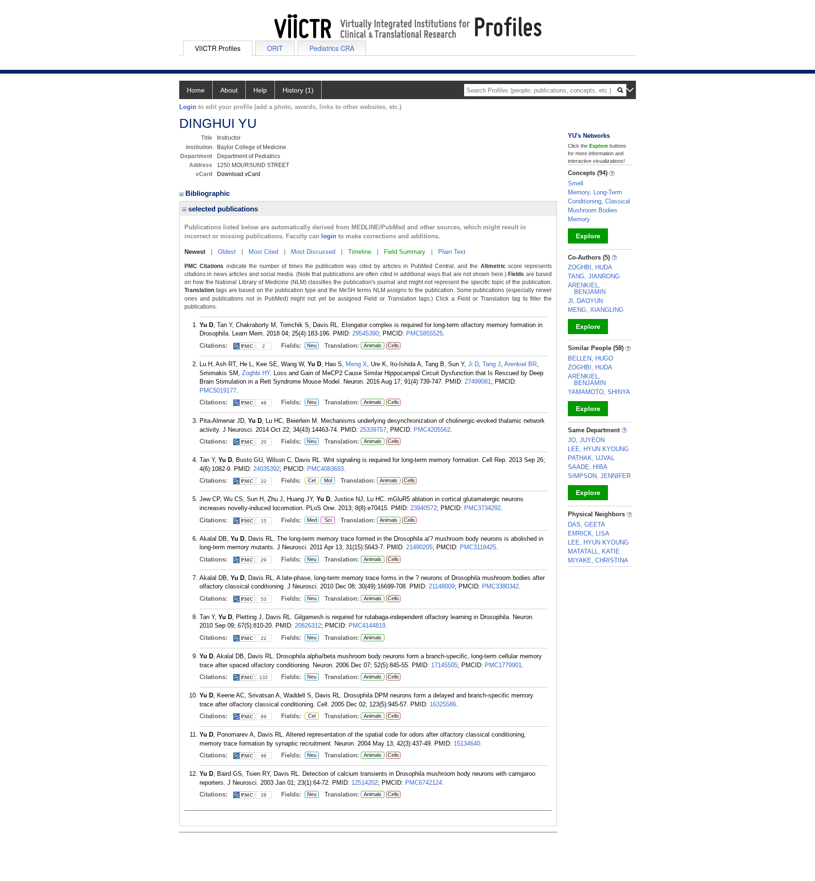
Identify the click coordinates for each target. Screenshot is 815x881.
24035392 (266, 468)
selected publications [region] (222, 209)
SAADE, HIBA (587, 466)
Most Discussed (313, 251)
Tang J (491, 364)
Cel (310, 481)
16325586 (443, 704)
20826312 (308, 625)
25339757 (373, 429)
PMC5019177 (218, 390)
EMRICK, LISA (588, 533)
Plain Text (452, 251)
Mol (326, 481)
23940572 (423, 508)
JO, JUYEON (586, 440)
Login (187, 106)
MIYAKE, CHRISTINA (598, 560)
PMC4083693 (325, 468)
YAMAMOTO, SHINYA (599, 391)
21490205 (419, 547)
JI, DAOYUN (585, 300)
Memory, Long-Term (595, 192)
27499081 (478, 381)
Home (196, 90)
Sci (326, 520)
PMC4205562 (432, 429)
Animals (373, 345)
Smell (575, 183)
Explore (588, 236)
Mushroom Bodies (592, 210)
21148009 (442, 586)
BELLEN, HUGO (590, 358)
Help (260, 90)
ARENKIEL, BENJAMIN (587, 288)
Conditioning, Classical (599, 201)
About (229, 90)
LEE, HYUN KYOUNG (598, 449)
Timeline (359, 251)
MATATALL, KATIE (594, 551)
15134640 (467, 743)
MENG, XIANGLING (596, 309)
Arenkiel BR (520, 364)
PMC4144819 (367, 625)
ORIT (275, 48)
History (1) (298, 90)
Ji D (473, 364)
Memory (579, 219)
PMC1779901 (503, 665)
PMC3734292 (482, 508)
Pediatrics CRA (331, 48)
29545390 (365, 333)
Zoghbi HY (256, 373)
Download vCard (238, 174)
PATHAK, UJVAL (591, 457)
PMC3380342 (500, 586)
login (328, 236)
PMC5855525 (424, 333)
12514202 (364, 782)
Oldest (227, 251)
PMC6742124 (423, 782)
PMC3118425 (478, 547)
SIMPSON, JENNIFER (599, 475)
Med (311, 520)
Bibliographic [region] (208, 193)
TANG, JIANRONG (594, 276)
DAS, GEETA (586, 524)
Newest (194, 251)
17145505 (444, 665)
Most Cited (263, 251)
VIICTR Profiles (218, 48)
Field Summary (404, 251)
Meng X (356, 364)
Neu (310, 346)
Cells (393, 345)
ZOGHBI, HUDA (590, 267)
